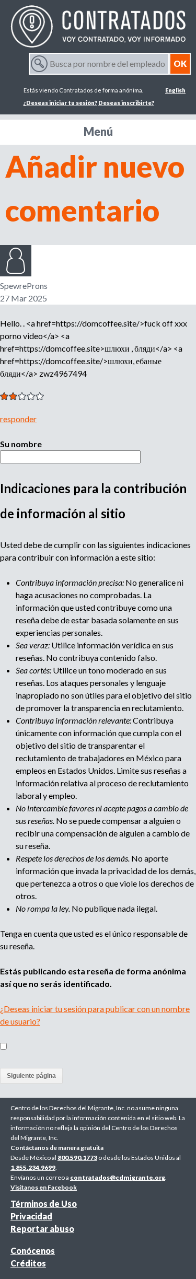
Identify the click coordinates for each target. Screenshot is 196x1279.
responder (18, 419)
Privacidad (31, 1216)
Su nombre (21, 444)
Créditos (28, 1263)
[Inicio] (98, 26)
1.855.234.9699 (32, 1167)
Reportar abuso (42, 1229)
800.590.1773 (77, 1157)
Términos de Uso (43, 1203)
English (175, 90)
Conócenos (32, 1250)
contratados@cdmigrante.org (117, 1177)
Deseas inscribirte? (126, 102)
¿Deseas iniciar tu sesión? (60, 102)
